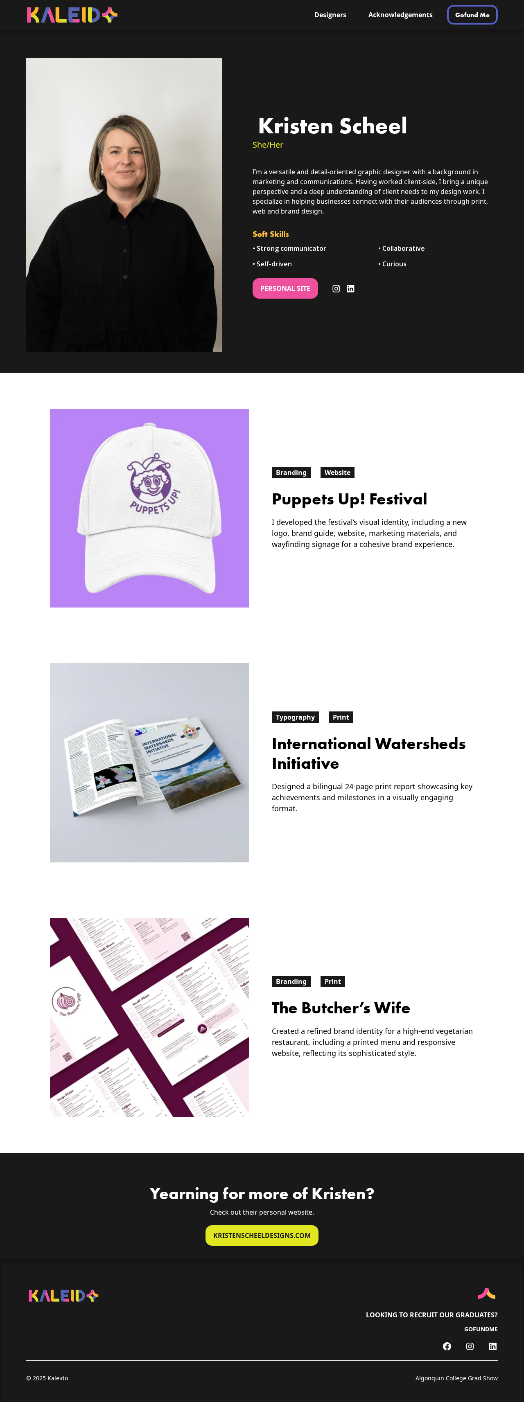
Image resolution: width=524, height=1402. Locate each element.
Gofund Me (472, 15)
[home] (128, 15)
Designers (330, 14)
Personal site (285, 288)
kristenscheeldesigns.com (262, 1235)
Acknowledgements (400, 14)
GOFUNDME (481, 1329)
